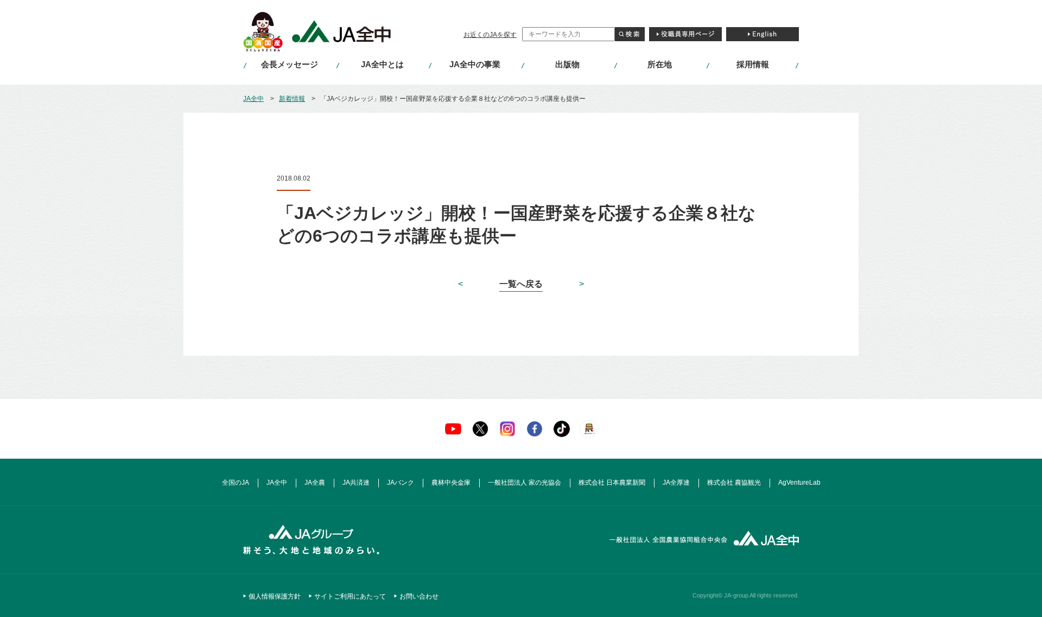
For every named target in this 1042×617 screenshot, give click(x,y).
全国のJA (235, 482)
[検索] (630, 34)
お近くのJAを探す (490, 34)
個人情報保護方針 (275, 596)
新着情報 (292, 98)
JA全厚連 (676, 482)
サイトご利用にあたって (350, 596)
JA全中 (253, 98)
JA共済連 (356, 482)
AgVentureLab (799, 482)
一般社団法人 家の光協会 (524, 482)
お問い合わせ (419, 596)
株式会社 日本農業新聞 (612, 482)
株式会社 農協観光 (734, 482)
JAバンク (400, 482)
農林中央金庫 (451, 482)
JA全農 (314, 482)
